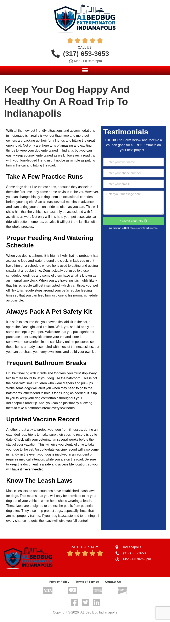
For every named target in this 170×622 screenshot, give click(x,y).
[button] (85, 70)
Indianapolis (19, 135)
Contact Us (113, 581)
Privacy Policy (59, 581)
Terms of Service (87, 581)
